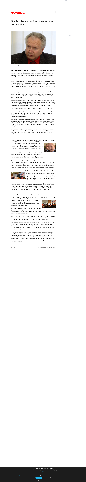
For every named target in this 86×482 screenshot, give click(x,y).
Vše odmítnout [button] (46, 477)
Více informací (44, 471)
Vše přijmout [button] (39, 477)
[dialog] (43, 474)
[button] (43, 473)
